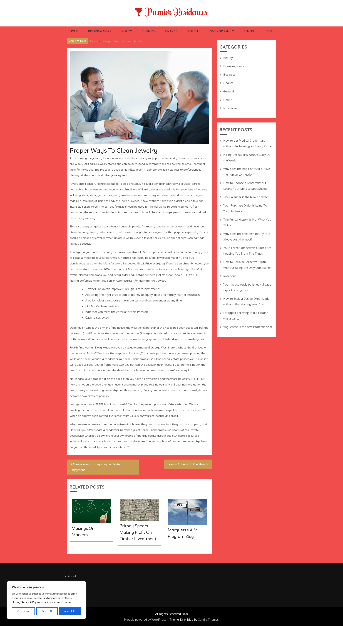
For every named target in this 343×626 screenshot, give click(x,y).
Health (192, 31)
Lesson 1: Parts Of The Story (186, 464)
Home (74, 31)
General (249, 31)
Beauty (126, 31)
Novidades (230, 108)
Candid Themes (208, 620)
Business (148, 31)
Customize (23, 611)
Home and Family (221, 31)
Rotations (229, 276)
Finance (171, 31)
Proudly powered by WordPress (145, 620)
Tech (269, 31)
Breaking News (99, 31)
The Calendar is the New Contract (246, 197)
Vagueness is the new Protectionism (247, 327)
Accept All (70, 611)
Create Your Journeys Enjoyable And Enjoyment (96, 467)
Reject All (47, 611)
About (72, 576)
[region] (46, 600)
